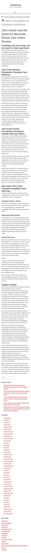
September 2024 (8, 466)
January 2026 (7, 429)
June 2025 (6, 445)
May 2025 (6, 447)
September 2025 (8, 438)
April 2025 (6, 450)
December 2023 (8, 486)
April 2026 (6, 422)
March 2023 (7, 507)
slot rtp (4, 548)
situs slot (4, 535)
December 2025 (8, 431)
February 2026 (8, 427)
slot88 (3, 541)
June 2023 (6, 500)
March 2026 (7, 425)
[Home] (2, 17)
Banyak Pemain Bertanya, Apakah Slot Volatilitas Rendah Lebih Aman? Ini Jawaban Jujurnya (16, 387)
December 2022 (8, 514)
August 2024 (7, 468)
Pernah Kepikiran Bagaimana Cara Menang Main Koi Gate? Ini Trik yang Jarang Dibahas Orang (15, 398)
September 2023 (8, 493)
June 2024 (6, 472)
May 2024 (6, 475)
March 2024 (7, 479)
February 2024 (8, 482)
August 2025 (7, 441)
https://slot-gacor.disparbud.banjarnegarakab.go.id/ (15, 545)
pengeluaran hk (7, 529)
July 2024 (6, 470)
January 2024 (7, 484)
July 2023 (6, 498)
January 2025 (7, 456)
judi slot (4, 537)
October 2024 (7, 463)
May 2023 (6, 502)
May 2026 (6, 420)
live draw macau (7, 539)
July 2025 (6, 443)
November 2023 (8, 488)
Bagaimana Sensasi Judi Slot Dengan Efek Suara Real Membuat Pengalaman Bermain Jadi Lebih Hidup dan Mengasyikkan (17, 408)
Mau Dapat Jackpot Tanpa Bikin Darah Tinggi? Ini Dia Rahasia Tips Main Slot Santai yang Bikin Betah (17, 392)
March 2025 (7, 452)
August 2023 (7, 495)
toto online (5, 525)
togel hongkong (6, 523)
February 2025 (8, 454)
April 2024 (6, 477)
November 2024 (8, 461)
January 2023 (7, 511)
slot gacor (5, 521)
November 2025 (8, 434)
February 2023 (8, 509)
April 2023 (6, 504)
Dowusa (15, 5)
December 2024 (8, 459)
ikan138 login (6, 531)
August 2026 (7, 418)
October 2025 (7, 436)
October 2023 (7, 491)
